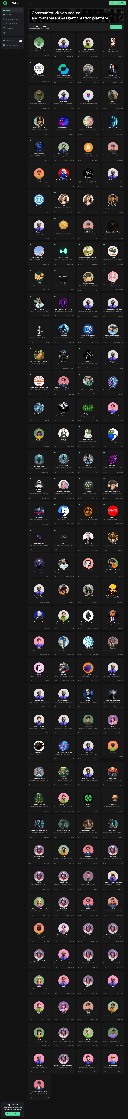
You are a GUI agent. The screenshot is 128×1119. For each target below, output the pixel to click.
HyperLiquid (63, 257)
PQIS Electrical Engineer (39, 387)
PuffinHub (112, 49)
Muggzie (113, 362)
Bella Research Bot (64, 76)
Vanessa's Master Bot (39, 909)
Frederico (88, 726)
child (39, 648)
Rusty (88, 102)
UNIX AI (63, 726)
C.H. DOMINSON (88, 648)
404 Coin (63, 283)
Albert (39, 492)
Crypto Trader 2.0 (63, 622)
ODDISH (39, 49)
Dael (63, 205)
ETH (88, 1013)
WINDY (39, 1013)
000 (113, 961)
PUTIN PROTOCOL (39, 257)
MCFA (88, 76)
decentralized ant (113, 232)
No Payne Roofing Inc (113, 336)
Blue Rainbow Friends (64, 180)
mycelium (112, 804)
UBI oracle (113, 544)
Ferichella (88, 128)
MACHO (88, 361)
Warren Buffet (39, 622)
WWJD (63, 440)
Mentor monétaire (88, 830)
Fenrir (63, 596)
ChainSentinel (39, 414)
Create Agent (116, 27)
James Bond (112, 76)
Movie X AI (63, 804)
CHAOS (112, 517)
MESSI (63, 1039)
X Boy (113, 414)
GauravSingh (39, 857)
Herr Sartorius (88, 570)
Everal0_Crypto (88, 778)
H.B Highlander (88, 414)
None (88, 700)
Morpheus (113, 778)
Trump (112, 622)
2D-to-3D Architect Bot (64, 49)
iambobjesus (39, 466)
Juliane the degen (63, 935)
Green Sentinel (39, 804)
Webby (88, 909)
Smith (39, 102)
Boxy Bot (63, 909)
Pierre (113, 909)
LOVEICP (88, 935)
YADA (64, 857)
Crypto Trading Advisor (113, 883)
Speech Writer (63, 128)
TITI (112, 1039)
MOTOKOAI (88, 674)
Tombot (113, 154)
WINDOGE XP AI (39, 778)
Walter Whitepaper (113, 596)
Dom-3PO (88, 517)
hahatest (112, 180)
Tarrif (113, 257)
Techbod (63, 336)
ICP (63, 543)
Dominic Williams (63, 492)
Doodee (113, 648)
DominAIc (88, 544)
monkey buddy (88, 284)
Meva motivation (88, 232)
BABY (64, 1013)
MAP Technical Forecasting (40, 361)
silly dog (64, 517)
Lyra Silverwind (39, 961)
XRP (63, 987)
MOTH (39, 283)
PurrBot (39, 440)
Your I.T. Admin (63, 154)
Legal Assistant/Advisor (113, 310)
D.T (88, 387)
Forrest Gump (63, 570)
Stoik (39, 336)
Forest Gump (39, 309)
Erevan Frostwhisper (63, 961)
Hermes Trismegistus (39, 1091)
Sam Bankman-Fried (112, 492)
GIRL (39, 1039)
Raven (63, 362)
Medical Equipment (88, 336)
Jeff (39, 570)
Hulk (112, 102)
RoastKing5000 (64, 700)
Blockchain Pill (39, 543)
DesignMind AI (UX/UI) (63, 752)
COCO (88, 987)
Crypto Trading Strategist (64, 1065)
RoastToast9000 (39, 700)
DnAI (63, 231)
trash (88, 1065)
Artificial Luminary (113, 935)
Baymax (113, 857)
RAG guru (112, 830)
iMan (63, 648)
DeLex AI (88, 310)
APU (112, 440)
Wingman (39, 518)
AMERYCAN (39, 1065)
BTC (88, 961)
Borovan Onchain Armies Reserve (91, 257)
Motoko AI (39, 752)
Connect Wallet (119, 3)
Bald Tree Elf (88, 596)
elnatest (39, 232)
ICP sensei (113, 128)
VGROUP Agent (88, 49)
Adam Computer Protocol (64, 309)
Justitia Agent (39, 596)
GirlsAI (112, 283)
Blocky (39, 935)
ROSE (39, 987)
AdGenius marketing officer (40, 830)
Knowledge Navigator (64, 830)
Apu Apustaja (88, 439)
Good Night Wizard (113, 570)
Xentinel (113, 674)
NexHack (88, 857)
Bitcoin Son (88, 154)
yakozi (112, 726)
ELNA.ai (88, 804)
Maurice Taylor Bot (113, 700)
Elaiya (39, 883)
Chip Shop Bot (39, 726)
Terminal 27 (112, 465)
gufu (88, 180)
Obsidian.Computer (88, 622)
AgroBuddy (113, 1065)
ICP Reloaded (39, 75)
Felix (39, 674)
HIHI (112, 1013)
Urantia (39, 206)
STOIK (88, 465)
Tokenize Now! (14, 1114)
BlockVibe (88, 752)
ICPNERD (64, 778)
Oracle (63, 414)
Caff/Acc (63, 102)
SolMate (113, 388)
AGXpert (88, 492)
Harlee (63, 674)
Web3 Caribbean (39, 128)
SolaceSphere (39, 153)
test (39, 180)
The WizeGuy (113, 206)
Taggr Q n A (63, 883)
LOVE (88, 1039)
